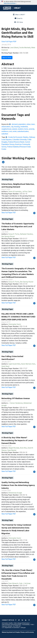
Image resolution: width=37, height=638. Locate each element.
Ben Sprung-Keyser (8, 236)
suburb (14, 129)
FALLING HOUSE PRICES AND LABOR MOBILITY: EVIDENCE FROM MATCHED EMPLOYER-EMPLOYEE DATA (18, 317)
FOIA (32, 624)
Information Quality (7, 623)
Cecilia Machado (24, 47)
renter (15, 131)
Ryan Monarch (13, 583)
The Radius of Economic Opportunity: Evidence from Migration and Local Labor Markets (17, 226)
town (33, 124)
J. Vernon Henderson (15, 403)
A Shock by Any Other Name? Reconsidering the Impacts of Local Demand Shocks (17, 440)
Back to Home (7, 57)
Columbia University (19, 139)
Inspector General (7, 626)
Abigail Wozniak (13, 448)
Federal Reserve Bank (16, 142)
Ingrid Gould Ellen (14, 364)
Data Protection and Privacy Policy (11, 624)
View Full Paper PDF (8, 41)
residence (4, 131)
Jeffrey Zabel (27, 191)
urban (29, 124)
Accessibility (26, 624)
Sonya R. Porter (13, 234)
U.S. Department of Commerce (10, 627)
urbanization (5, 126)
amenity (31, 129)
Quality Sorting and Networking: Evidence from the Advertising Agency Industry (18, 485)
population (22, 124)
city (12, 126)
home (26, 129)
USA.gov (23, 627)
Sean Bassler (11, 450)
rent (10, 131)
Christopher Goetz (14, 324)
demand (15, 124)
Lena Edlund (14, 47)
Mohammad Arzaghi (15, 493)
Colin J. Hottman (24, 583)
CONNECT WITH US (8, 620)
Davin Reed (5, 366)
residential (24, 126)
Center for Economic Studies (18, 137)
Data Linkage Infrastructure (21, 623)
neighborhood (6, 129)
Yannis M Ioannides (14, 191)
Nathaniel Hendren (26, 234)
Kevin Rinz (23, 448)
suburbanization (23, 131)
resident (20, 129)
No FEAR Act (16, 626)
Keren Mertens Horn (28, 364)
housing (17, 126)
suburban (4, 134)
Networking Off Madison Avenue (15, 398)
